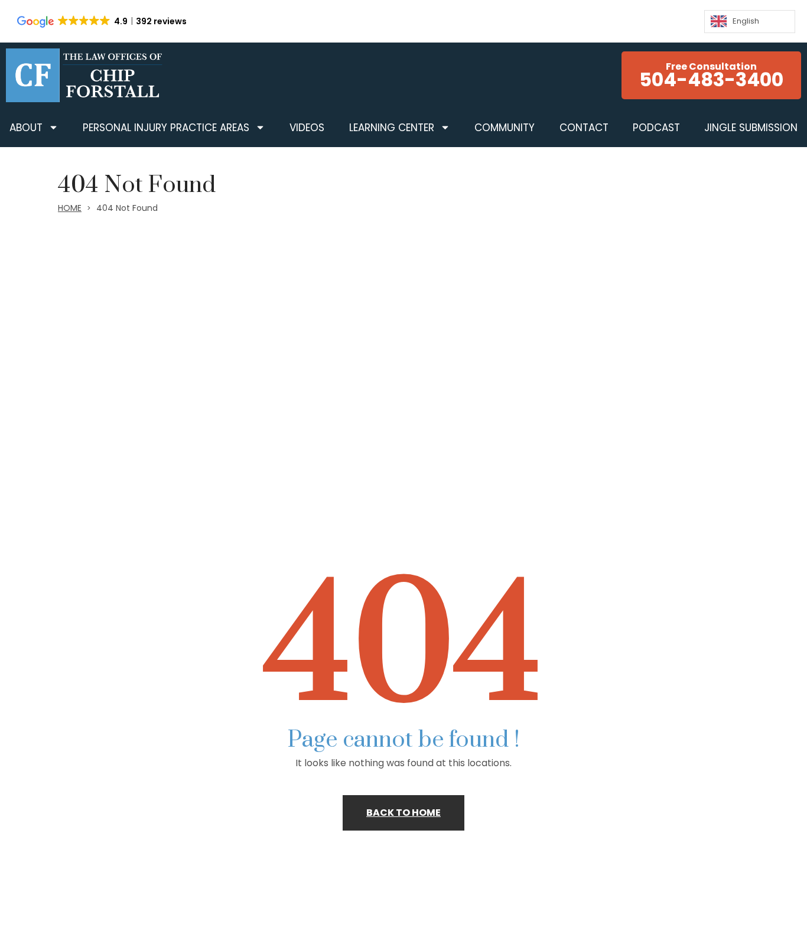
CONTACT (583, 128)
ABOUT (26, 128)
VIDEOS (306, 128)
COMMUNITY (504, 128)
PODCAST (656, 128)
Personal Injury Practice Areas (166, 128)
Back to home (403, 812)
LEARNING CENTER (391, 128)
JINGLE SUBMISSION (751, 128)
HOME (70, 208)
